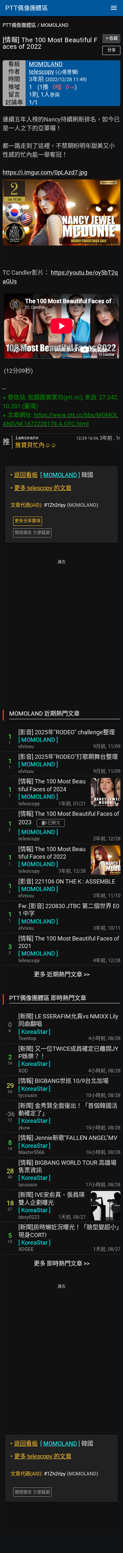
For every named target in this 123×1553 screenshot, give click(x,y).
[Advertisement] (61, 630)
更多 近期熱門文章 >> (62, 974)
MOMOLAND (55, 25)
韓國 (51, 474)
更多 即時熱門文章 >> (62, 1263)
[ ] (38, 739)
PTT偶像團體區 (19, 25)
